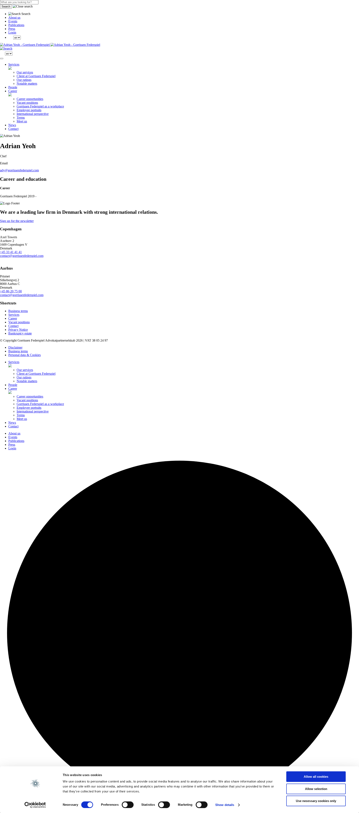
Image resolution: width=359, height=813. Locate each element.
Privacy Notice (18, 329)
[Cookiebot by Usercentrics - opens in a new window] (35, 805)
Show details (224, 805)
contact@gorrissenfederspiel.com (21, 256)
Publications (16, 25)
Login (12, 32)
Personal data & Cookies (24, 355)
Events (12, 21)
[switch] (128, 804)
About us (14, 17)
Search (6, 6)
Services (13, 64)
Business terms (18, 311)
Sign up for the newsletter (17, 221)
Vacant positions (27, 102)
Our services (25, 72)
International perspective (33, 114)
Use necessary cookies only (316, 801)
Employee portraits (29, 110)
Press (11, 29)
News (12, 125)
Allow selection (316, 789)
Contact (13, 129)
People (12, 87)
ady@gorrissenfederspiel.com (19, 170)
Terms (21, 117)
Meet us (22, 121)
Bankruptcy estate (20, 333)
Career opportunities (30, 99)
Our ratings (24, 80)
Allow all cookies (316, 776)
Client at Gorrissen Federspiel (36, 76)
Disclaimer (15, 347)
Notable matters (27, 83)
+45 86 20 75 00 (11, 291)
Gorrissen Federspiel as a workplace (40, 106)
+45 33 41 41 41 (11, 252)
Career (12, 91)
